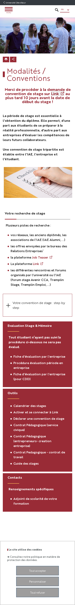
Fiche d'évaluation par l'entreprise (39, 356)
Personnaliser (37, 581)
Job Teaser (40, 257)
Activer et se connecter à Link (35, 412)
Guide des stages (26, 463)
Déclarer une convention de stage (38, 418)
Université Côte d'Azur (16, 2)
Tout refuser (37, 592)
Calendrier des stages (29, 406)
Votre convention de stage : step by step (39, 305)
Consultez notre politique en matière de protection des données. (33, 558)
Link (55, 93)
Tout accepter (37, 570)
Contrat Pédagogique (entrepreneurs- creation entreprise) (32, 441)
